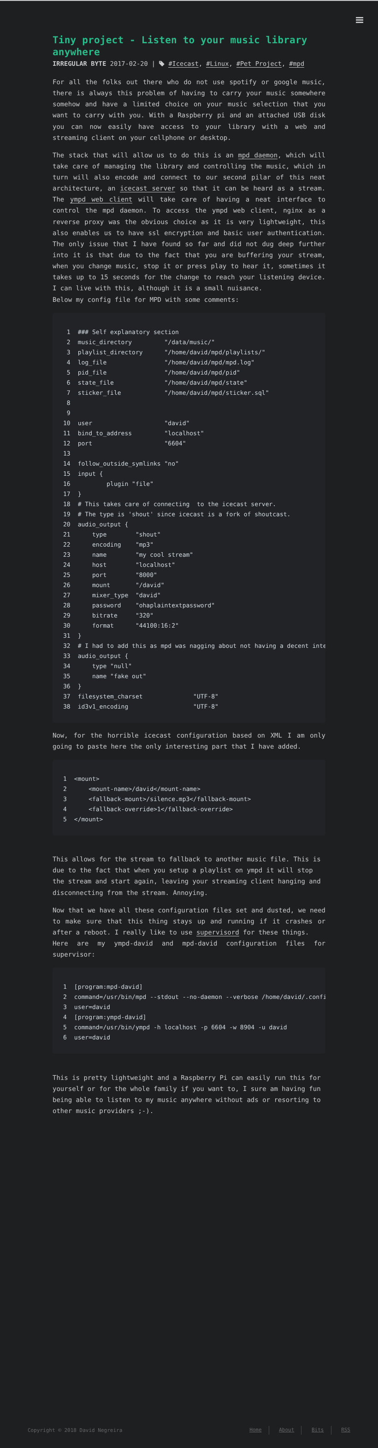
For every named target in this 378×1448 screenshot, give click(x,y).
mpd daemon (258, 155)
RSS (345, 1430)
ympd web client (101, 199)
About (286, 1430)
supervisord (217, 932)
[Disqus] (189, 1261)
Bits (318, 1430)
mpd (298, 64)
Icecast (185, 64)
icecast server (147, 188)
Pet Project (261, 64)
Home (255, 1430)
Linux (219, 64)
